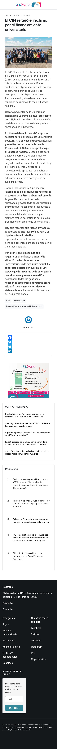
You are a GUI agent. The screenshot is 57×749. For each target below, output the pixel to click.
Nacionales (8, 640)
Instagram (36, 647)
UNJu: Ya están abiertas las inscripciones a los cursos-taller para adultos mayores (26, 452)
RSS (33, 653)
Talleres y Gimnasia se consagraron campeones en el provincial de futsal (31, 520)
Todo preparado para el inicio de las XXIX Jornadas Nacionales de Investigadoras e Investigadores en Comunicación (30, 483)
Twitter (35, 634)
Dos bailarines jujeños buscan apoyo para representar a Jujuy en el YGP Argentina (24, 415)
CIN (8, 300)
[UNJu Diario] (28, 4)
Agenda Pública (11, 647)
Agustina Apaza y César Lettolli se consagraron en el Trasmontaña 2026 (27, 434)
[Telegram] (28, 346)
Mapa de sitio (38, 659)
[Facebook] (28, 337)
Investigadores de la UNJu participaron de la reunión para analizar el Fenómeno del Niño (26, 443)
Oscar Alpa (19, 300)
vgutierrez (28, 327)
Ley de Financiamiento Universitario (24, 306)
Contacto (7, 609)
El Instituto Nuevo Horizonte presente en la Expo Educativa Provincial (28, 556)
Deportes (7, 663)
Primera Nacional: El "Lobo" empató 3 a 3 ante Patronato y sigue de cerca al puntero (31, 503)
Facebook (36, 628)
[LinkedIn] (28, 351)
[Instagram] (8, 742)
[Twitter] (28, 342)
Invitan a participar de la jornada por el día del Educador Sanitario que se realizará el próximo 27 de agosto (30, 537)
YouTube (36, 640)
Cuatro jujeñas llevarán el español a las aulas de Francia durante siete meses (27, 424)
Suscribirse (14, 707)
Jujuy (5, 624)
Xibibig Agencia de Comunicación (18, 730)
